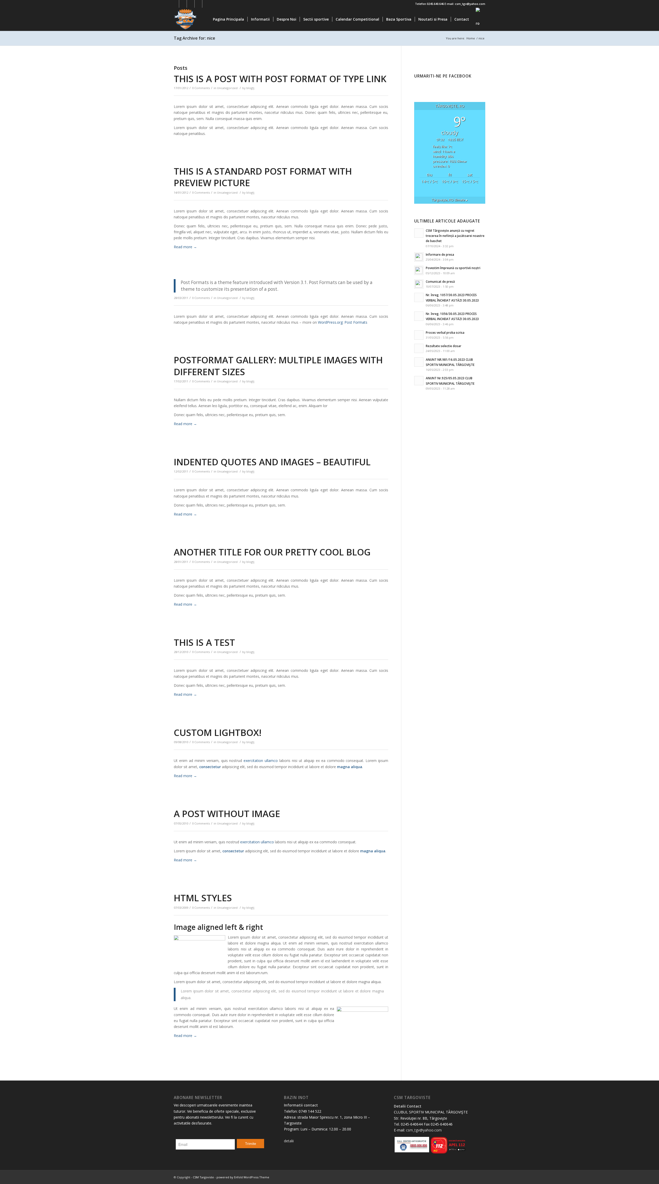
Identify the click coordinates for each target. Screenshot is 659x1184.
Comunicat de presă (440, 281)
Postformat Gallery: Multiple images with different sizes (278, 366)
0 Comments (201, 88)
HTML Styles (203, 898)
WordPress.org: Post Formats (342, 322)
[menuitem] (228, 19)
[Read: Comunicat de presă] (418, 284)
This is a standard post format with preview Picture (263, 177)
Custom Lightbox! (217, 732)
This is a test (204, 642)
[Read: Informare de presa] (418, 257)
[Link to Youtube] (190, 4)
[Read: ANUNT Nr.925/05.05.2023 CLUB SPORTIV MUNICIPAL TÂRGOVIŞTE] (418, 380)
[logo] (198, 19)
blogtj (250, 88)
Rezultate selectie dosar (443, 346)
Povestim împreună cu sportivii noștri (453, 268)
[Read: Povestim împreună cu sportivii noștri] (418, 270)
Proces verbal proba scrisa (445, 332)
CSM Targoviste (203, 1177)
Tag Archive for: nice (194, 38)
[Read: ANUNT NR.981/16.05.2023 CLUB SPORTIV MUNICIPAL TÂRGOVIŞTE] (418, 362)
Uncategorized (227, 88)
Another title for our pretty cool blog (272, 552)
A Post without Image (227, 814)
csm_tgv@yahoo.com (424, 1130)
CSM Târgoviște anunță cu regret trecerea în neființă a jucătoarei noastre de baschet (455, 235)
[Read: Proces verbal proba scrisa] (418, 335)
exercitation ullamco (261, 760)
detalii (289, 1140)
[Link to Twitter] (183, 4)
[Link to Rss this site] (206, 4)
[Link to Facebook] (175, 4)
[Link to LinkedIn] (198, 4)
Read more (185, 246)
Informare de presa (440, 254)
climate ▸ (450, 200)
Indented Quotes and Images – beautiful (272, 462)
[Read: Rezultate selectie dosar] (418, 348)
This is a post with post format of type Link (280, 79)
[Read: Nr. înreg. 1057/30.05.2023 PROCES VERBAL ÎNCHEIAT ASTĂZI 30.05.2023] (418, 297)
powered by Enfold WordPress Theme (242, 1177)
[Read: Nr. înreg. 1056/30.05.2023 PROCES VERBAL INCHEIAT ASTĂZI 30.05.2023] (418, 316)
